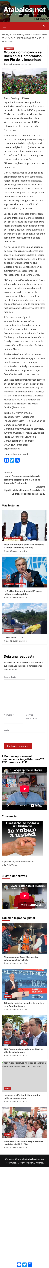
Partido (7, 1042)
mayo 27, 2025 (18, 963)
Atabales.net (24, 10)
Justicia (7, 1088)
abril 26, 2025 (18, 551)
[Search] (44, 25)
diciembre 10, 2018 (20, 64)
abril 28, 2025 (18, 1148)
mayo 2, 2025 (17, 1056)
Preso (7, 950)
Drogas (7, 538)
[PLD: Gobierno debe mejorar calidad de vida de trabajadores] (24, 1030)
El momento (9, 49)
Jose (8, 64)
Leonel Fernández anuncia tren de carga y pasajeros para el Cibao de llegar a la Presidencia (22, 478)
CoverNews (23, 1162)
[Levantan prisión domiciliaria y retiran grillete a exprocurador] (24, 1076)
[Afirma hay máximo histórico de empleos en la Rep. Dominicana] (24, 984)
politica (7, 1134)
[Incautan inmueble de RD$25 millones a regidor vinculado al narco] (24, 525)
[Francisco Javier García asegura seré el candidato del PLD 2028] (24, 1122)
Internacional (20, 584)
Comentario (10, 677)
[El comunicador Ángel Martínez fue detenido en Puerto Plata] (24, 938)
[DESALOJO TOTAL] (24, 618)
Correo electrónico (32, 716)
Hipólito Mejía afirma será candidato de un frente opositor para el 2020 (24, 490)
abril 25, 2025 (18, 598)
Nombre (9, 714)
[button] (4, 25)
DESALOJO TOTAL (14, 637)
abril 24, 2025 (18, 641)
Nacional (8, 996)
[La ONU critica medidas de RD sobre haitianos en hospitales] (24, 572)
